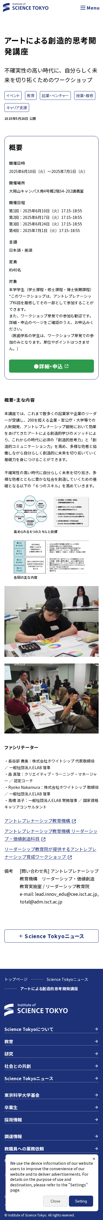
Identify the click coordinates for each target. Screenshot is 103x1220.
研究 (8, 1053)
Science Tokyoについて (29, 1029)
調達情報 (13, 1136)
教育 (8, 1041)
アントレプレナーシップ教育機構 (37, 820)
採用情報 (13, 1119)
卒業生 (11, 1107)
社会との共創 (17, 1066)
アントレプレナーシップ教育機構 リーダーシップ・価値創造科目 (51, 835)
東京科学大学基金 (22, 1095)
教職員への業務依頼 (24, 1148)
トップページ (15, 979)
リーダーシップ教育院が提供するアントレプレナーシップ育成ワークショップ (50, 853)
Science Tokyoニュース (67, 979)
